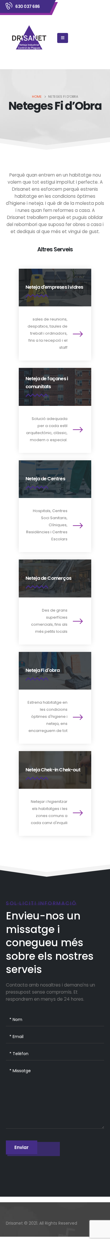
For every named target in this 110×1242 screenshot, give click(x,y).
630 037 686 (27, 6)
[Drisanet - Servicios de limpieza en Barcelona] (29, 38)
